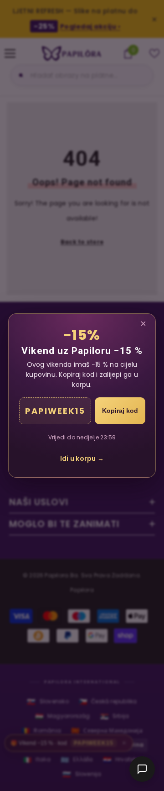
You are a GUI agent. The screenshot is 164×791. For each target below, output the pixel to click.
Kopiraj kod (120, 410)
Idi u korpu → (82, 458)
